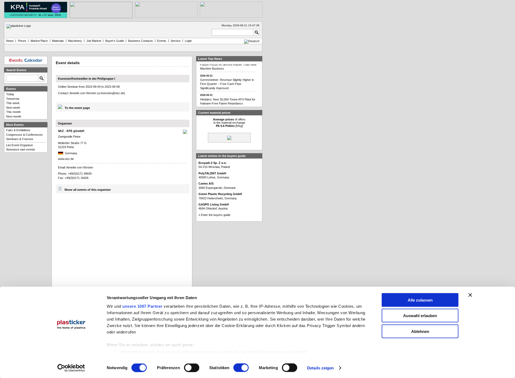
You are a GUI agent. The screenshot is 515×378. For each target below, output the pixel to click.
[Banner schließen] (470, 295)
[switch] (191, 368)
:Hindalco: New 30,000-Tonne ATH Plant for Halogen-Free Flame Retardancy (227, 97)
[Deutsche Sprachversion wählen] (251, 41)
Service (176, 40)
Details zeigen (320, 368)
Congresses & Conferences (24, 134)
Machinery (75, 40)
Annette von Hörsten (79, 167)
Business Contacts (140, 40)
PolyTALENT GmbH (212, 173)
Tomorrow (12, 98)
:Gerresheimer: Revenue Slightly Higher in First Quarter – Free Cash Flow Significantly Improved (227, 79)
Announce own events (20, 149)
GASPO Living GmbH (213, 204)
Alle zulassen (420, 300)
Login (188, 40)
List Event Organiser (19, 145)
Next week (13, 107)
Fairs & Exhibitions (18, 130)
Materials (58, 40)
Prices (22, 40)
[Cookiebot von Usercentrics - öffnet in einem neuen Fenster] (71, 368)
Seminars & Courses (19, 139)
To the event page (77, 107)
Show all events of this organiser (87, 189)
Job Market (93, 40)
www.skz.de (66, 158)
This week (13, 103)
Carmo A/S (206, 183)
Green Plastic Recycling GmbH (220, 194)
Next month (13, 116)
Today (10, 94)
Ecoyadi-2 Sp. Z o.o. (212, 162)
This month (13, 111)
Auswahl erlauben (420, 315)
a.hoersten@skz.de (111, 93)
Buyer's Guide (114, 40)
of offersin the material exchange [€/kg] (229, 122)
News (10, 40)
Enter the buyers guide (215, 214)
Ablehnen (420, 331)
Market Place (39, 40)
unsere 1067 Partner (142, 306)
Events (161, 40)
